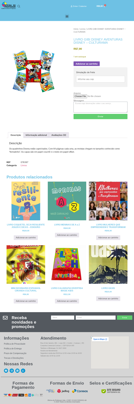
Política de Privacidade (14, 344)
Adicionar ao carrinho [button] (26, 237)
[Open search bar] (19, 6)
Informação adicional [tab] (36, 135)
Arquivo (77, 93)
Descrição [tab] (16, 135)
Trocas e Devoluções (14, 358)
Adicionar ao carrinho (87, 63)
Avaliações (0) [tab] (58, 135)
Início (76, 29)
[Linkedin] (17, 371)
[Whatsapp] (23, 371)
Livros (82, 29)
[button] (67, 16)
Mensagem (79, 101)
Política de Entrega (13, 348)
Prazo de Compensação (15, 353)
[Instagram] (12, 371)
